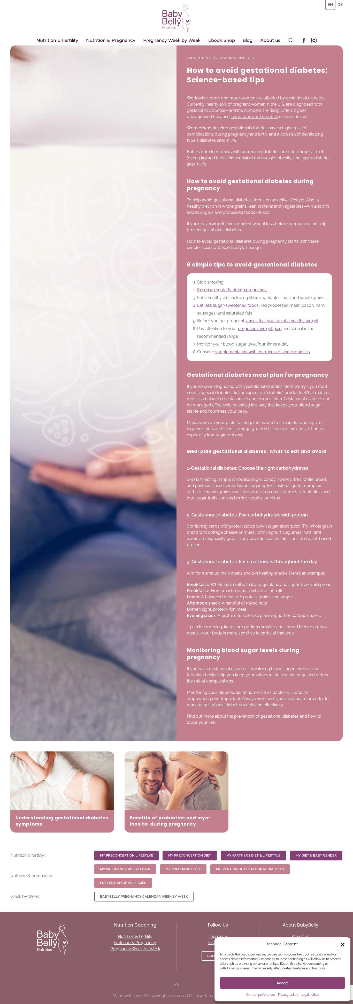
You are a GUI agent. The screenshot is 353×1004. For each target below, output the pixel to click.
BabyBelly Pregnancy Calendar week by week (144, 896)
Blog (247, 40)
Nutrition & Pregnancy (135, 942)
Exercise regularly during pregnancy (232, 289)
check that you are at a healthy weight (282, 320)
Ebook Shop (221, 40)
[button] (342, 944)
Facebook (218, 936)
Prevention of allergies (123, 883)
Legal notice (310, 995)
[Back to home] (176, 18)
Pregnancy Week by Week (172, 40)
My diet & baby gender (316, 855)
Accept (282, 983)
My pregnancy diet (183, 869)
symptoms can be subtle (254, 116)
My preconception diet (189, 855)
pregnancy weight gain (259, 328)
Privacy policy (288, 995)
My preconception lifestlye (126, 855)
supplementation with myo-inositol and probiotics (262, 351)
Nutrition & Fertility (135, 936)
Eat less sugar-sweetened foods (228, 305)
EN (330, 5)
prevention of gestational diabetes (266, 716)
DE (340, 5)
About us (270, 40)
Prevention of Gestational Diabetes (250, 869)
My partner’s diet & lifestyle (253, 855)
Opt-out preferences (260, 995)
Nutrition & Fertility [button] (57, 40)
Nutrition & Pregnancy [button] (110, 40)
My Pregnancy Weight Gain (125, 869)
